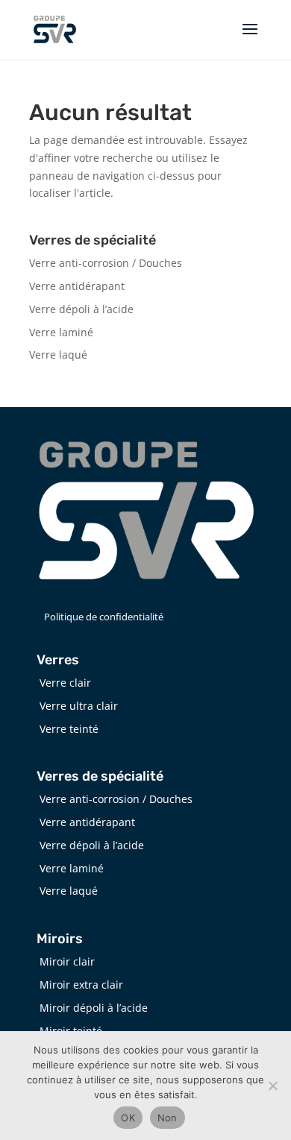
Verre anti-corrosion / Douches (105, 263)
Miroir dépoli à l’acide (94, 1008)
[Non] (272, 1085)
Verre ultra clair (79, 706)
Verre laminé (61, 332)
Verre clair (65, 683)
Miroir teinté (71, 1031)
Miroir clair (67, 961)
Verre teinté (69, 729)
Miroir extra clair (81, 984)
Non (167, 1118)
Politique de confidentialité (103, 616)
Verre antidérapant (77, 286)
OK (128, 1118)
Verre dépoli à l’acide (81, 309)
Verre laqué (58, 354)
